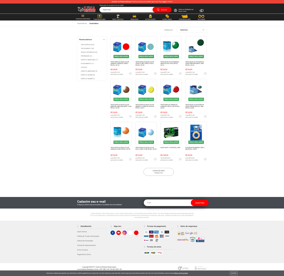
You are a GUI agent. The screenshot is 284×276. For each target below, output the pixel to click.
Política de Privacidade (85, 241)
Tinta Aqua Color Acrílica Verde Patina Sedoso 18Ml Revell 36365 (194, 106)
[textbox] (135, 9)
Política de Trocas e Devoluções (88, 236)
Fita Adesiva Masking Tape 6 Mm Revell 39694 (194, 148)
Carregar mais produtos (159, 172)
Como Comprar (82, 250)
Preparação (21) (86, 56)
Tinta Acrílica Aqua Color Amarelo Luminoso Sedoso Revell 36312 (144, 106)
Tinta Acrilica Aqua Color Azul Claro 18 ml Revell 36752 (146, 148)
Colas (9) (84, 67)
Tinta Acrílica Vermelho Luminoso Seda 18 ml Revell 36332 (170, 106)
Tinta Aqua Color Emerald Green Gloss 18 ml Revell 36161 (169, 63)
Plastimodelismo (85, 39)
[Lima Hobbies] (86, 9)
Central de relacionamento (86, 245)
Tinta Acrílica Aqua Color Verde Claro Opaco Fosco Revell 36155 (144, 63)
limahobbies (94, 23)
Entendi (234, 273)
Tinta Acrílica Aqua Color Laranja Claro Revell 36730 (120, 148)
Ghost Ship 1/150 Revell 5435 (170, 147)
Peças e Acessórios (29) (89, 52)
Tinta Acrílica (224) (87, 44)
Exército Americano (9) (89, 71)
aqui (164, 1)
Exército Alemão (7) (88, 78)
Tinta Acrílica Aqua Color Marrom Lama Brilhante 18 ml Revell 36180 (121, 106)
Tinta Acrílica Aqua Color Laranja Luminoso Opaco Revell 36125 (119, 63)
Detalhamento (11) (87, 63)
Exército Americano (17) (89, 60)
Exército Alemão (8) (88, 75)
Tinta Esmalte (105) (87, 48)
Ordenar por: (168, 30)
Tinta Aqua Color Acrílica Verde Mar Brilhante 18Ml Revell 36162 (194, 63)
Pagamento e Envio (84, 254)
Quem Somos (82, 232)
